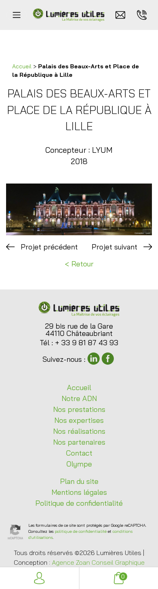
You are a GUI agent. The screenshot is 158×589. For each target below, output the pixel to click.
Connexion (39, 578)
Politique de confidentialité (79, 503)
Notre (79, 398)
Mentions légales (79, 492)
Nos (79, 409)
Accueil (22, 66)
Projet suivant (114, 246)
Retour (82, 263)
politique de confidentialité (81, 531)
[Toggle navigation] (16, 15)
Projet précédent (49, 246)
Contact (79, 453)
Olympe (79, 464)
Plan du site (79, 481)
